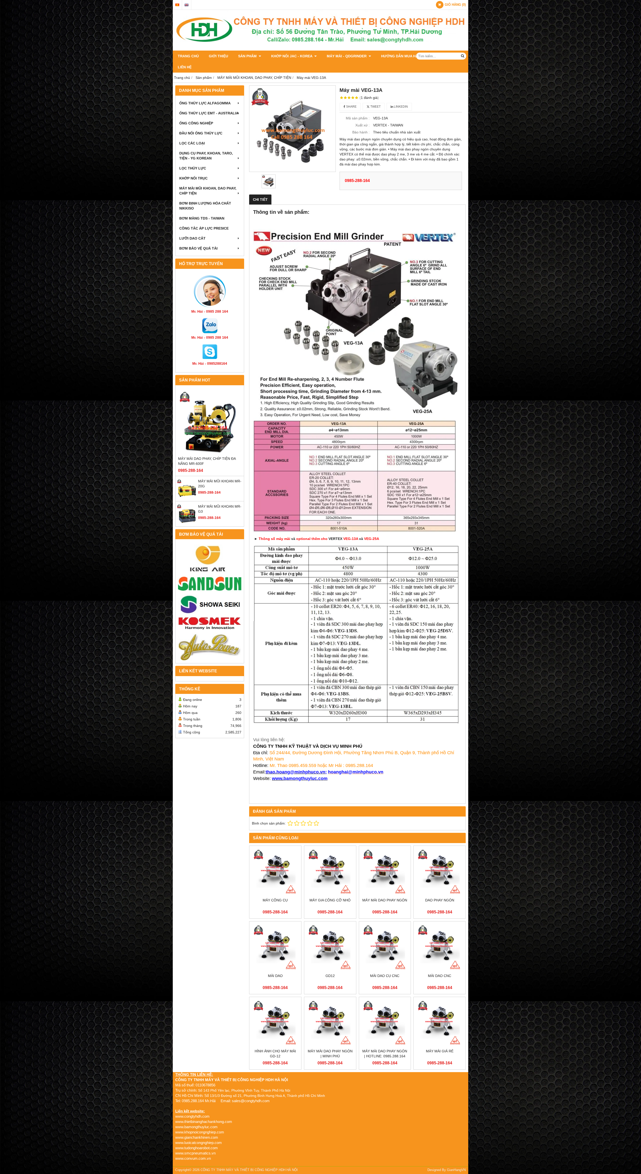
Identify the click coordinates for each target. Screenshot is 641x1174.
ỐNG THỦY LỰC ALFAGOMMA (205, 103)
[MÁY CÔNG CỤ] (275, 871)
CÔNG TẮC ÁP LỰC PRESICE (204, 228)
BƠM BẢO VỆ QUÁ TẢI (198, 248)
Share (351, 106)
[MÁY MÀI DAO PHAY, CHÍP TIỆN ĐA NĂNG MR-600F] (209, 422)
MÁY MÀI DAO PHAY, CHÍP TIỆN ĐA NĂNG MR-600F (207, 461)
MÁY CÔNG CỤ (275, 900)
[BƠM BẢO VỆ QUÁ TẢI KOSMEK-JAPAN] (209, 623)
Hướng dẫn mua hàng (402, 56)
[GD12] (330, 947)
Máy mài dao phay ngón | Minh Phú (330, 1053)
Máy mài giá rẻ (439, 1051)
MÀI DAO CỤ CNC (384, 976)
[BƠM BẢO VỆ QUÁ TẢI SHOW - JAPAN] (209, 605)
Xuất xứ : (362, 125)
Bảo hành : (361, 132)
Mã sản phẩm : (358, 118)
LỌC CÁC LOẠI (192, 143)
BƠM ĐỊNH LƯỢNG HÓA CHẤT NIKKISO (205, 205)
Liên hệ (185, 67)
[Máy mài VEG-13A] (292, 129)
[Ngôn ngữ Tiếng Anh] (187, 5)
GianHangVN (456, 1170)
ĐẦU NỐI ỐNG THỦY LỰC (200, 133)
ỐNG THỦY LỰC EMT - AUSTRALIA (208, 113)
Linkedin (400, 106)
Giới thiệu (218, 56)
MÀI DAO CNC (439, 976)
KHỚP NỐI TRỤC (193, 178)
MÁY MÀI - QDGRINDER (347, 56)
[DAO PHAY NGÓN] (439, 871)
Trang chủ (188, 56)
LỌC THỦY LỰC (192, 168)
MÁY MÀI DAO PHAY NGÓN (384, 900)
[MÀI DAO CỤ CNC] (385, 947)
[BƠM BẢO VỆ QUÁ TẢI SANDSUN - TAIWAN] (209, 583)
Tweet (375, 106)
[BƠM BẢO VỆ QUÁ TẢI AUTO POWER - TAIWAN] (209, 647)
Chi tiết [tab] (260, 200)
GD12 (330, 976)
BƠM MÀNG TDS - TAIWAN (201, 218)
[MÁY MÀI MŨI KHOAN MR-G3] (187, 523)
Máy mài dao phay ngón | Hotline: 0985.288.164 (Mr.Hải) (384, 1056)
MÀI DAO (275, 976)
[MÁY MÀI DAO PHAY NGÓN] (385, 871)
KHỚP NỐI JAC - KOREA (292, 56)
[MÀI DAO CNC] (439, 947)
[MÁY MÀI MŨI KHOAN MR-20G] (187, 497)
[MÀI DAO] (275, 947)
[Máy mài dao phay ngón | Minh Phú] (330, 1023)
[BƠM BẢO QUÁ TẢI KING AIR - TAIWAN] (209, 558)
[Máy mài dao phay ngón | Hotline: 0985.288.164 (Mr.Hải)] (385, 1023)
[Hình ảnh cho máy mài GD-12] (275, 1023)
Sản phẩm (248, 56)
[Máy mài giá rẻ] (439, 1023)
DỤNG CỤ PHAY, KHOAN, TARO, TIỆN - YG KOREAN (206, 155)
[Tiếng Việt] (177, 5)
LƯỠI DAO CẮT (192, 238)
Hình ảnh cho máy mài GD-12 (275, 1053)
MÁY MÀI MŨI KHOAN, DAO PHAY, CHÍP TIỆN (207, 190)
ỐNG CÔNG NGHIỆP (196, 123)
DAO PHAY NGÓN (439, 900)
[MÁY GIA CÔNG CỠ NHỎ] (330, 871)
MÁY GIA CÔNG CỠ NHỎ (330, 900)
